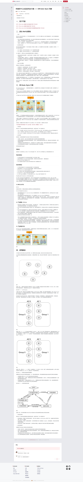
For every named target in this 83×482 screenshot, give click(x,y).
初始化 (65, 12)
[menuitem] (41, 1)
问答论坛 (14, 470)
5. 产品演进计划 (67, 20)
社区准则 (38, 471)
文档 (48, 1)
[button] (56, 1)
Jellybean (19, 455)
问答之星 (38, 470)
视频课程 (26, 471)
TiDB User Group (40, 468)
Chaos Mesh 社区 (16, 473)
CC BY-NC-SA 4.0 (32, 439)
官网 (41, 1)
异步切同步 (66, 15)
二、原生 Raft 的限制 (67, 9)
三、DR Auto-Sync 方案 (68, 10)
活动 (58, 1)
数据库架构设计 (22, 13)
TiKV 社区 (15, 471)
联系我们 (38, 473)
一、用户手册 (66, 7)
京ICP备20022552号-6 (26, 480)
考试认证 (26, 473)
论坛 (50, 1)
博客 (53, 1)
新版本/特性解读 (27, 13)
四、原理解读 (66, 21)
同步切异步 (66, 13)
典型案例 (26, 475)
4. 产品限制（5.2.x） (68, 18)
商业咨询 (45, 1)
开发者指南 (27, 477)
